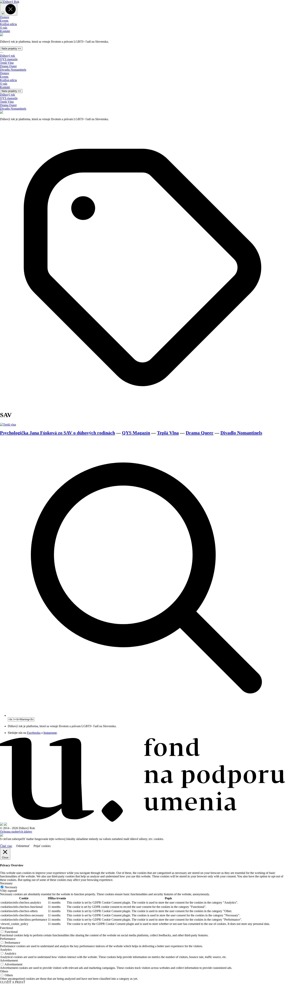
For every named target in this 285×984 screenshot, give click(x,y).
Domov (4, 17)
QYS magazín (8, 59)
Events (4, 20)
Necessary (11, 887)
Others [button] (4, 971)
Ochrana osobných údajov (16, 831)
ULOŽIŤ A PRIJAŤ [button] (12, 982)
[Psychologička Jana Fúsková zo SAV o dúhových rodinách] (8, 424)
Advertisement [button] (9, 960)
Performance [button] (8, 938)
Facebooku (34, 732)
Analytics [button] (6, 949)
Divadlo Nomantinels (13, 69)
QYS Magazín (136, 432)
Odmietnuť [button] (23, 846)
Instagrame (50, 732)
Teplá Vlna (7, 62)
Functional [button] (6, 928)
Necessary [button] (6, 883)
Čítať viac (6, 846)
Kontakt (5, 31)
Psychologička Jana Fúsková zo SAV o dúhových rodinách (57, 432)
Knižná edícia (8, 24)
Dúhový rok (7, 55)
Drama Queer (8, 66)
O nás (3, 27)
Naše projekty (11, 48)
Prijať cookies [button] (42, 846)
